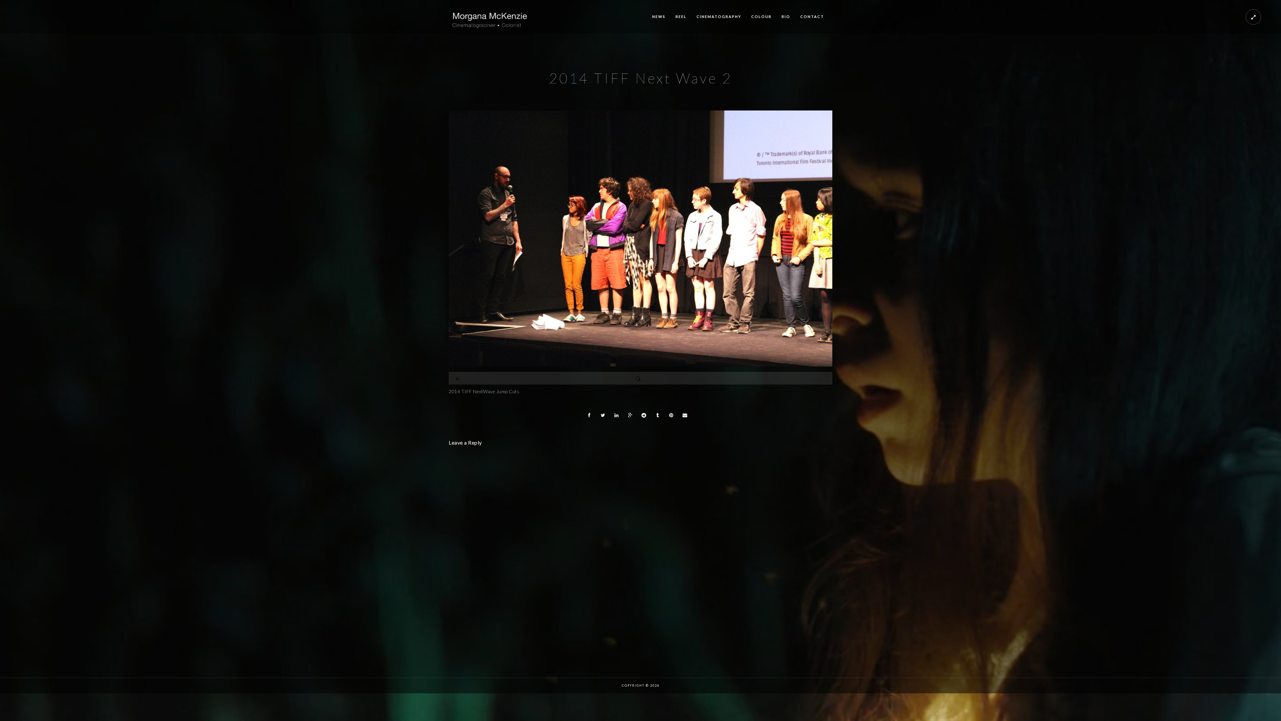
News (659, 16)
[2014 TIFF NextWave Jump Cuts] (458, 378)
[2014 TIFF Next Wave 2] (640, 365)
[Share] (589, 415)
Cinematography (719, 16)
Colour (761, 16)
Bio (786, 16)
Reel (681, 16)
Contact (812, 16)
